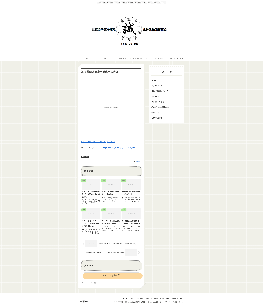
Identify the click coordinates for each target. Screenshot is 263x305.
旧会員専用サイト (178, 298)
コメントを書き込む (112, 275)
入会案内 (155, 96)
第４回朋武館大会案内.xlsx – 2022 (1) (93, 142)
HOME (154, 80)
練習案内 (155, 113)
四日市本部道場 (157, 102)
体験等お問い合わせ (159, 91)
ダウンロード (111, 142)
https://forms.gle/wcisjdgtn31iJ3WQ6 (118, 148)
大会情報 (85, 156)
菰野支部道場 (157, 118)
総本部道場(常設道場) (160, 107)
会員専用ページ (157, 86)
